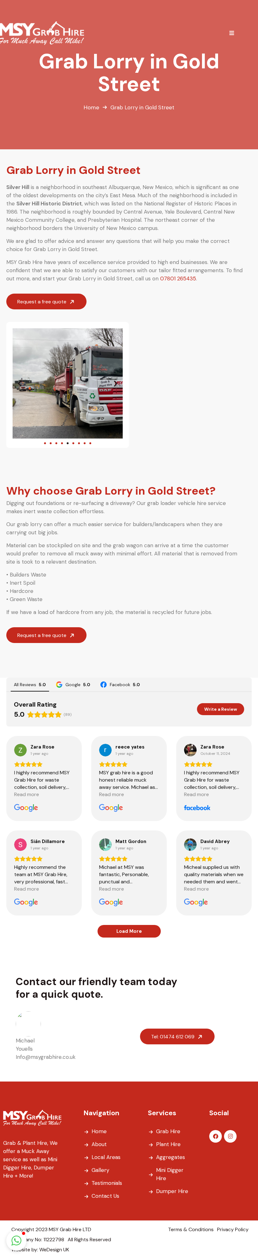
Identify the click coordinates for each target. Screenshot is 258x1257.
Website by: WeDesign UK (40, 1249)
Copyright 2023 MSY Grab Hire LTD (51, 1229)
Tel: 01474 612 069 (173, 1036)
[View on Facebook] (190, 750)
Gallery (100, 1170)
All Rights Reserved (89, 1239)
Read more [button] (26, 794)
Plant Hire (168, 1144)
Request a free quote (42, 301)
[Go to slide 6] (73, 443)
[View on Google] (20, 750)
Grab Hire (168, 1131)
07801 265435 (178, 278)
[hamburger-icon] (232, 33)
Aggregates (170, 1157)
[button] (20, 383)
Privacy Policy (233, 1229)
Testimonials (107, 1183)
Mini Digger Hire (169, 1174)
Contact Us (105, 1195)
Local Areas (106, 1157)
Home (91, 107)
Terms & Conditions (191, 1229)
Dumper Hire (172, 1191)
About (99, 1144)
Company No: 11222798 (37, 1239)
